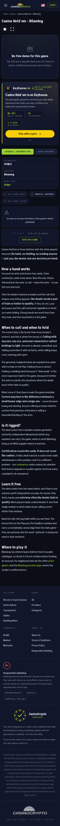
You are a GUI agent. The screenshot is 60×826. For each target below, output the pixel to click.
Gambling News (10, 620)
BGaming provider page (30, 565)
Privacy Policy (38, 645)
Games (13, 14)
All (33, 600)
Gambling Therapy (15, 699)
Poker (7, 185)
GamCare (31, 693)
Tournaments (9, 610)
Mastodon (8, 645)
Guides (6, 615)
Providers (36, 605)
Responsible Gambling (42, 651)
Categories (37, 610)
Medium (7, 640)
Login (52, 5)
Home (5, 14)
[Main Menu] (5, 5)
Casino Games (9, 605)
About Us (36, 635)
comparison (22, 464)
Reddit (6, 635)
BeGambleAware (13, 693)
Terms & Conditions (41, 640)
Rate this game (30, 239)
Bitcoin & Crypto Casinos (15, 600)
